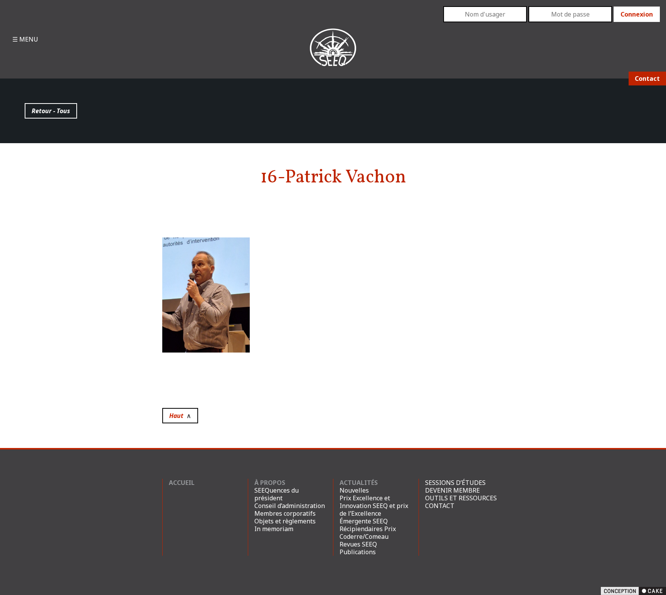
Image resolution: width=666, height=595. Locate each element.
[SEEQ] (333, 53)
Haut (180, 415)
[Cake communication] (633, 590)
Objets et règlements (285, 521)
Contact (647, 78)
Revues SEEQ (358, 544)
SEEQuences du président (276, 494)
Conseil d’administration (289, 505)
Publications (358, 552)
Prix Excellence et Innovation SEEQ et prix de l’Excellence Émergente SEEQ (374, 509)
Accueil (182, 482)
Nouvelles (354, 490)
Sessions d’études (455, 482)
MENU (28, 39)
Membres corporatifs (285, 513)
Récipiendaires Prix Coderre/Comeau (368, 533)
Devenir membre (452, 490)
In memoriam (273, 529)
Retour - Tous (51, 111)
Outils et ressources (461, 498)
